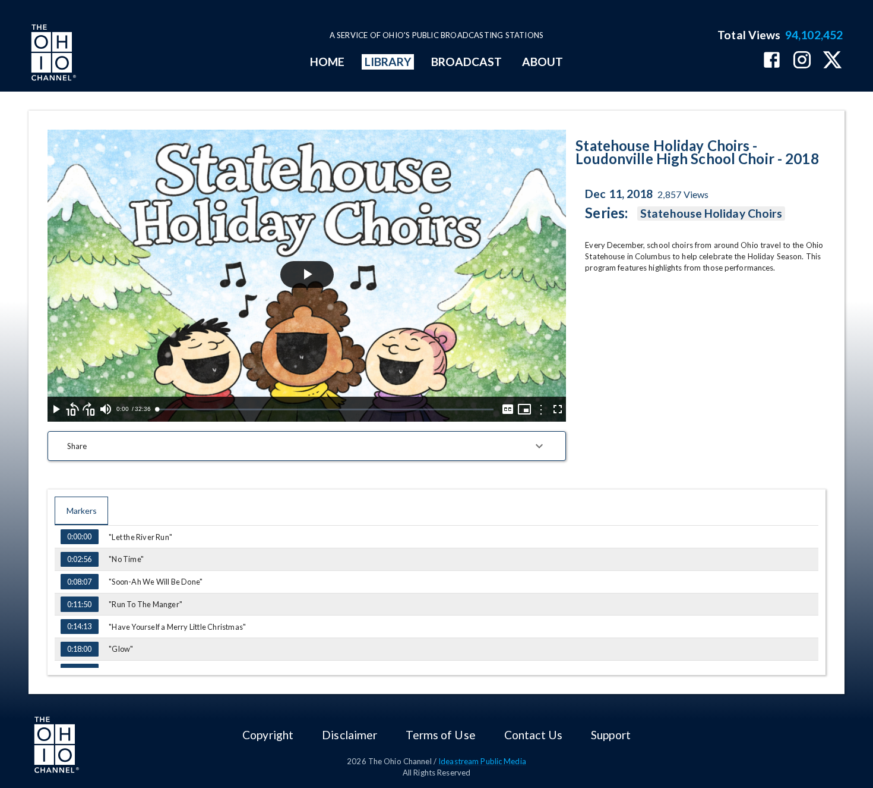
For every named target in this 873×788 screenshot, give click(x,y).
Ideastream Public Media (482, 761)
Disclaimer (349, 734)
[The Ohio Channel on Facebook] (771, 61)
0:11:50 (79, 604)
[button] (306, 446)
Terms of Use (440, 734)
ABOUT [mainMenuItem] (542, 61)
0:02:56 (79, 559)
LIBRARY (388, 61)
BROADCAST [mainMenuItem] (466, 61)
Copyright (267, 734)
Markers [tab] (82, 511)
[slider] (325, 409)
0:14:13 (79, 626)
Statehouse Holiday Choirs (711, 213)
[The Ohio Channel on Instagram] (802, 61)
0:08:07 (79, 581)
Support (611, 734)
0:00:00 (79, 536)
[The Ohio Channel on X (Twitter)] (832, 61)
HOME (327, 61)
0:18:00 (79, 649)
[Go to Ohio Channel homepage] (52, 54)
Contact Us (533, 734)
